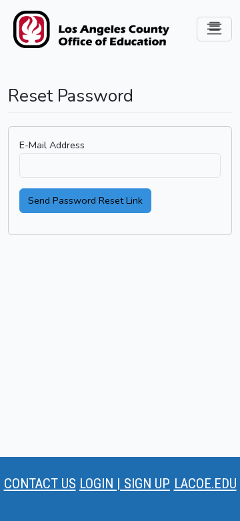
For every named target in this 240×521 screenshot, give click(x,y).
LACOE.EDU (205, 484)
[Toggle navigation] (214, 29)
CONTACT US (40, 484)
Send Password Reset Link (85, 200)
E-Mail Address (52, 145)
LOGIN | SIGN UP (124, 484)
